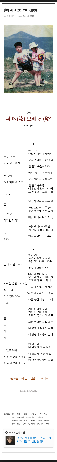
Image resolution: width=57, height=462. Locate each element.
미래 (33, 424)
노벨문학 (39, 417)
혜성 (47, 424)
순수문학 (20, 417)
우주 (13, 424)
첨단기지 (40, 424)
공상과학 (25, 424)
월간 (13, 414)
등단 (13, 417)
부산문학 (43, 414)
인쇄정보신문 (17, 420)
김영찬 (26, 414)
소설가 (39, 420)
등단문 (46, 420)
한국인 (19, 414)
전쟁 (18, 424)
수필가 (32, 420)
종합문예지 (30, 417)
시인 (25, 420)
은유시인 (34, 414)
